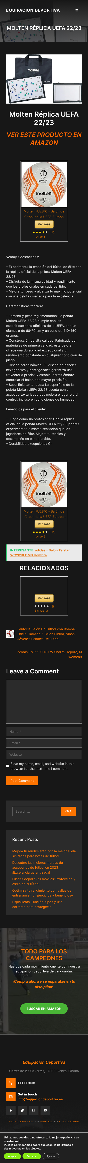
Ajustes (51, 1156)
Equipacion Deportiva (33, 10)
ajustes (35, 1149)
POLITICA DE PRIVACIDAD (21, 1121)
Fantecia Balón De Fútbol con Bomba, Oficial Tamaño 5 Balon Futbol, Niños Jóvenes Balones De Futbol (46, 634)
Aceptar (12, 1156)
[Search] (68, 811)
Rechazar (32, 1156)
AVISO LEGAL (46, 1121)
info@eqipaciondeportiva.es (40, 1099)
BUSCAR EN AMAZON (44, 1009)
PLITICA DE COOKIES (69, 1121)
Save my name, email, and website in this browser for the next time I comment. (42, 766)
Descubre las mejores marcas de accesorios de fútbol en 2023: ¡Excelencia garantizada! (37, 867)
